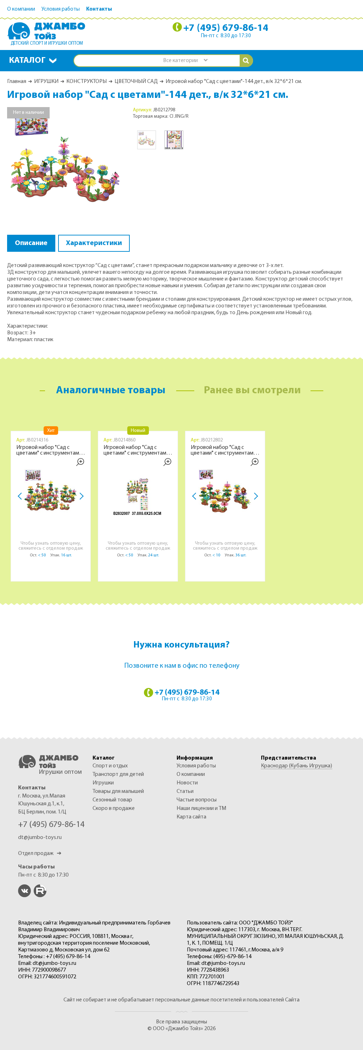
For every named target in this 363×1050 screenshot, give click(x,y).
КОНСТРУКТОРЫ (86, 81)
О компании (21, 9)
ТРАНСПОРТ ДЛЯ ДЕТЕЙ (118, 774)
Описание (31, 243)
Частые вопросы (197, 800)
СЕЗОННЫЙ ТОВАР (112, 800)
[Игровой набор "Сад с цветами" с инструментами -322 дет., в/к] (50, 495)
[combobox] (185, 60)
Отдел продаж (39, 853)
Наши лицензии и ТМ (201, 808)
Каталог (27, 60)
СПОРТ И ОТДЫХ (110, 766)
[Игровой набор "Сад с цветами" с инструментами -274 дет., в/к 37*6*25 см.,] (137, 495)
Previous (21, 496)
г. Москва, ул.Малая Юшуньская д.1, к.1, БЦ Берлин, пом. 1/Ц (42, 804)
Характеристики (94, 243)
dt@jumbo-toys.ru (40, 837)
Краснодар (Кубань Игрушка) (296, 766)
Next (80, 496)
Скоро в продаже (114, 808)
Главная (16, 81)
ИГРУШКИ (46, 81)
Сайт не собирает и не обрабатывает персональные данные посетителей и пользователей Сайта (181, 1000)
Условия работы (60, 9)
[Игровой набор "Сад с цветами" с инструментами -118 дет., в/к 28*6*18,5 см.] (225, 495)
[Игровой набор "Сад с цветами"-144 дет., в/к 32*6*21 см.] (65, 165)
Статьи (185, 791)
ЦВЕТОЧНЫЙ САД (136, 81)
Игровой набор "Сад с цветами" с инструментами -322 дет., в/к (49, 450)
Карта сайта (191, 817)
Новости (187, 783)
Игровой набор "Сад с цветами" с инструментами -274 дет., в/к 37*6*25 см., (136, 450)
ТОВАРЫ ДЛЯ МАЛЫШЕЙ (118, 791)
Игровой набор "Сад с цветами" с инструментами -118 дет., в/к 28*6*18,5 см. (223, 450)
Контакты (99, 9)
